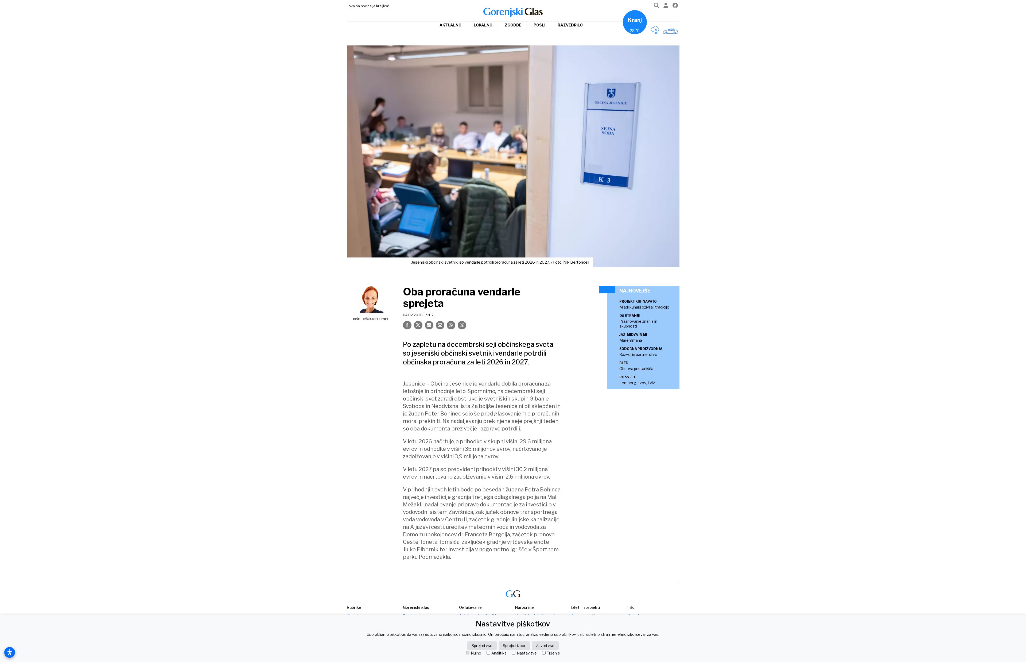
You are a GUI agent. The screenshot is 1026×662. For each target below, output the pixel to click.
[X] (418, 325)
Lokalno (483, 25)
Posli (539, 25)
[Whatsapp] (451, 325)
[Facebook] (675, 6)
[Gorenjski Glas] (513, 594)
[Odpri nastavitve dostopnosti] (9, 652)
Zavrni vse (545, 645)
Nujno (476, 653)
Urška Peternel (375, 319)
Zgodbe (513, 25)
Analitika (499, 653)
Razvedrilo (570, 25)
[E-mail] (440, 325)
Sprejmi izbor (514, 645)
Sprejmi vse (482, 645)
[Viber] (462, 325)
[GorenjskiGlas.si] (513, 12)
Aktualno (450, 25)
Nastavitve (527, 653)
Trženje (553, 653)
